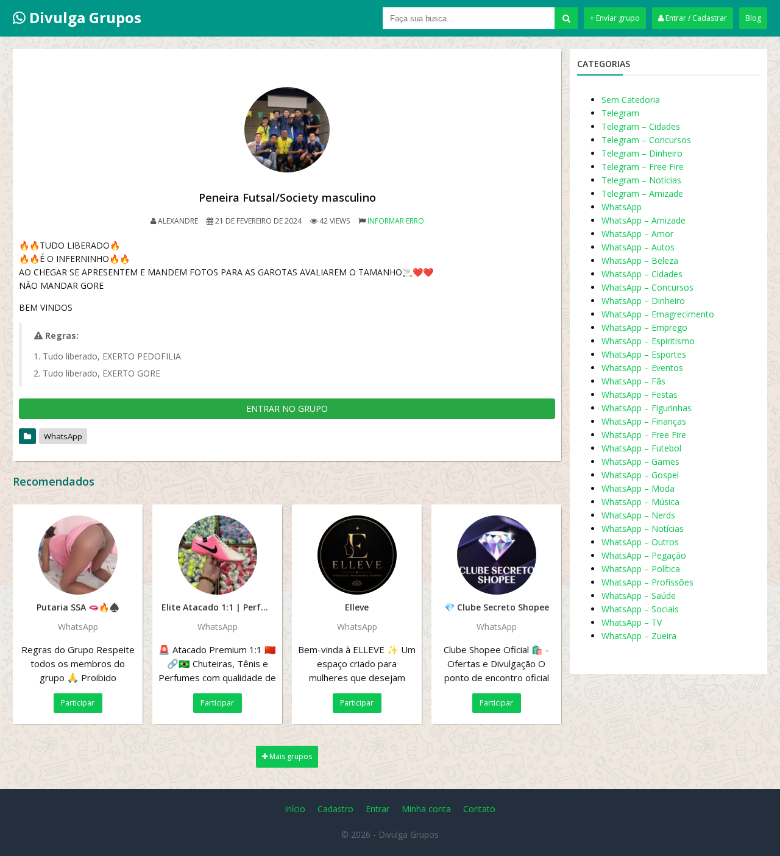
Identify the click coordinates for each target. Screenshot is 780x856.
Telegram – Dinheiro (641, 153)
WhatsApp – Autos (638, 247)
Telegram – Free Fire (642, 166)
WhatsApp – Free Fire (643, 434)
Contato (479, 809)
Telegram (620, 113)
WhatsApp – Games (640, 461)
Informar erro (395, 221)
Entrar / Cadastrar (695, 18)
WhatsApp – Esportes (643, 354)
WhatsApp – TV (631, 622)
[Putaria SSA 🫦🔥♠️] (77, 555)
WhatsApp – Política (640, 569)
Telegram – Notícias (641, 180)
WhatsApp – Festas (639, 394)
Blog (753, 18)
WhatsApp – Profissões (647, 582)
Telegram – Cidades (640, 126)
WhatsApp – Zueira (638, 636)
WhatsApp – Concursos (647, 287)
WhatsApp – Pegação (643, 555)
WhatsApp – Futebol (641, 448)
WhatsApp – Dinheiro (643, 300)
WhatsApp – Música (640, 502)
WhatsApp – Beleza (639, 260)
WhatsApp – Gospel (640, 475)
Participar (77, 703)
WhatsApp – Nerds (638, 515)
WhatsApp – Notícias (642, 528)
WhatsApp (63, 436)
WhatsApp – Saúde (638, 595)
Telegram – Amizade (642, 193)
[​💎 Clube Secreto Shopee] (496, 555)
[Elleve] (357, 555)
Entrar (377, 809)
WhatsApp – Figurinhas (646, 408)
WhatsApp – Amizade (643, 220)
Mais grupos (290, 756)
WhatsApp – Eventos (642, 367)
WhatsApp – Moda (638, 488)
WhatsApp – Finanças (643, 421)
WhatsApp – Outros (640, 542)
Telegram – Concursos (646, 140)
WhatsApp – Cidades (641, 274)
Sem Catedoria (630, 99)
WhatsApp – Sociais (640, 609)
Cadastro (335, 809)
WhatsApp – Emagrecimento (657, 314)
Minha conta (426, 809)
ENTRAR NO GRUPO (287, 408)
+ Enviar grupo (615, 18)
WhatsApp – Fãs (633, 381)
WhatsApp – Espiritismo (648, 341)
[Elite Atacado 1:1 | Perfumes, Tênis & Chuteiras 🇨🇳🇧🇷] (217, 555)
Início (295, 809)
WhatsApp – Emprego (644, 327)
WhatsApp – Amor (637, 233)
